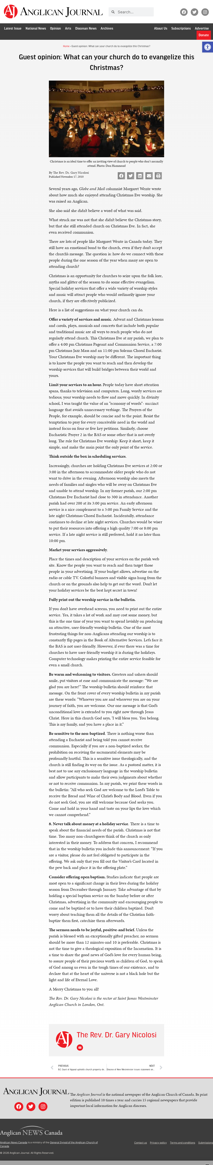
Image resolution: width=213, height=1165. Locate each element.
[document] (106, 582)
